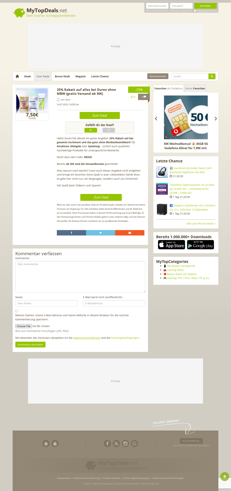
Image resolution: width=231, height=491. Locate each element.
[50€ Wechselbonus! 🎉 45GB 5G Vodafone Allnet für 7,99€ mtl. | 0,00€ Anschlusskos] (186, 117)
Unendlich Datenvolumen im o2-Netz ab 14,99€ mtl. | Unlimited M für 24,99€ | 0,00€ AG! (192, 189)
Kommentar (22, 258)
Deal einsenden (158, 76)
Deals (27, 76)
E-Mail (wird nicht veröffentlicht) (102, 297)
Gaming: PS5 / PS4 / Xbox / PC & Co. (188, 278)
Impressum (63, 478)
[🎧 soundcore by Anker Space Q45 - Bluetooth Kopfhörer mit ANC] (162, 172)
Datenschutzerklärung (86, 337)
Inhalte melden (111, 478)
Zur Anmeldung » (191, 440)
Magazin (80, 76)
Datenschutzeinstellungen (168, 478)
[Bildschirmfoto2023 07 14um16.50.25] (32, 104)
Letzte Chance (100, 76)
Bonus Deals (62, 76)
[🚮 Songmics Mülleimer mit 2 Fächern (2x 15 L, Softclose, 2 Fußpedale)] (162, 209)
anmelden (205, 5)
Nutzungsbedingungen (125, 337)
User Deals (42, 76)
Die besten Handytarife (181, 266)
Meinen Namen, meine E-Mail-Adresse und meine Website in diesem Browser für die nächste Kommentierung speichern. (72, 317)
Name (19, 297)
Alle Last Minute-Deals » (201, 223)
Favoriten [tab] (168, 88)
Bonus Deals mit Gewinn (182, 274)
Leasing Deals (175, 270)
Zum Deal (99, 115)
